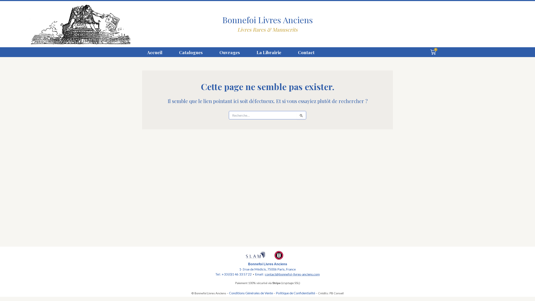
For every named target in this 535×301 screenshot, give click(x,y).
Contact (306, 52)
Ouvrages (229, 52)
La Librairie (269, 52)
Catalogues (191, 52)
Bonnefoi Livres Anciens (267, 19)
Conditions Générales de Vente (251, 293)
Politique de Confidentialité (295, 293)
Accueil (154, 52)
